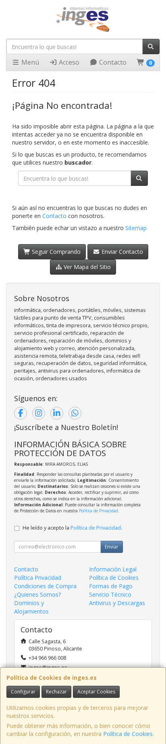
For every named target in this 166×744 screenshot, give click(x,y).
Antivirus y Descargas (117, 603)
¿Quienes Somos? (37, 594)
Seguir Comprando (55, 251)
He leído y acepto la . (72, 527)
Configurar (23, 691)
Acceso (68, 62)
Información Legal (113, 569)
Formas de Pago (111, 586)
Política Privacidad (37, 577)
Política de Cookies (128, 734)
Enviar (111, 546)
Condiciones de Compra (45, 586)
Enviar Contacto (121, 251)
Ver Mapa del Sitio (86, 267)
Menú (29, 62)
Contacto (112, 62)
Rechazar (56, 691)
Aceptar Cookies (96, 691)
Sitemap (136, 228)
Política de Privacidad (98, 511)
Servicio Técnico (110, 594)
